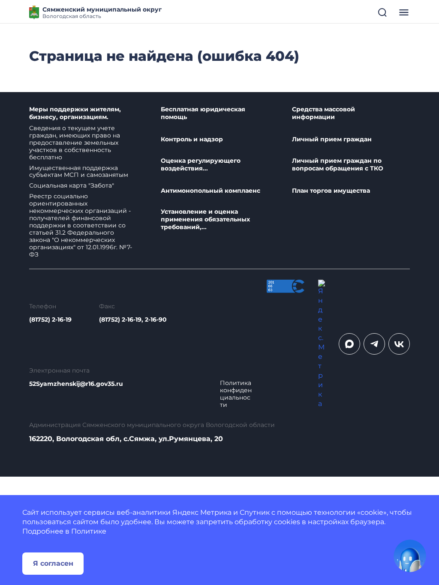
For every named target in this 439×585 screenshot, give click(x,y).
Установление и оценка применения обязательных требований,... (205, 219)
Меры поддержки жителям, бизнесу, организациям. (75, 113)
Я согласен (53, 563)
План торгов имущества (331, 190)
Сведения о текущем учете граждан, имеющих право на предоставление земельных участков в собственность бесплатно (74, 142)
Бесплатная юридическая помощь (203, 113)
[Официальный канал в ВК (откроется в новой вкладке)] (399, 344)
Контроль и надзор (192, 139)
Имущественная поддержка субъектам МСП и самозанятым (78, 171)
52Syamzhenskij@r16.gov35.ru (76, 384)
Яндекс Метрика (202, 512)
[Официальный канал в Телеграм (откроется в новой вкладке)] (374, 344)
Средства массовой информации (323, 113)
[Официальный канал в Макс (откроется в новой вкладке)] (349, 344)
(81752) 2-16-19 (50, 319)
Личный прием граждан (332, 139)
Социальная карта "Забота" (71, 185)
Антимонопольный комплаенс (210, 190)
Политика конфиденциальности (236, 394)
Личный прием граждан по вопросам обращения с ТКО (337, 164)
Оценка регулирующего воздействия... (201, 164)
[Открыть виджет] (410, 556)
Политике (88, 531)
